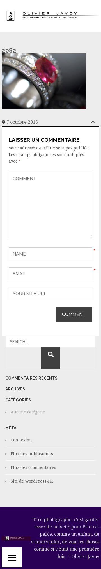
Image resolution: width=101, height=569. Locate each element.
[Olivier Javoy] (50, 16)
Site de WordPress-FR (32, 481)
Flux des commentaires (33, 467)
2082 (9, 50)
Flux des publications (32, 453)
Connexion (21, 440)
